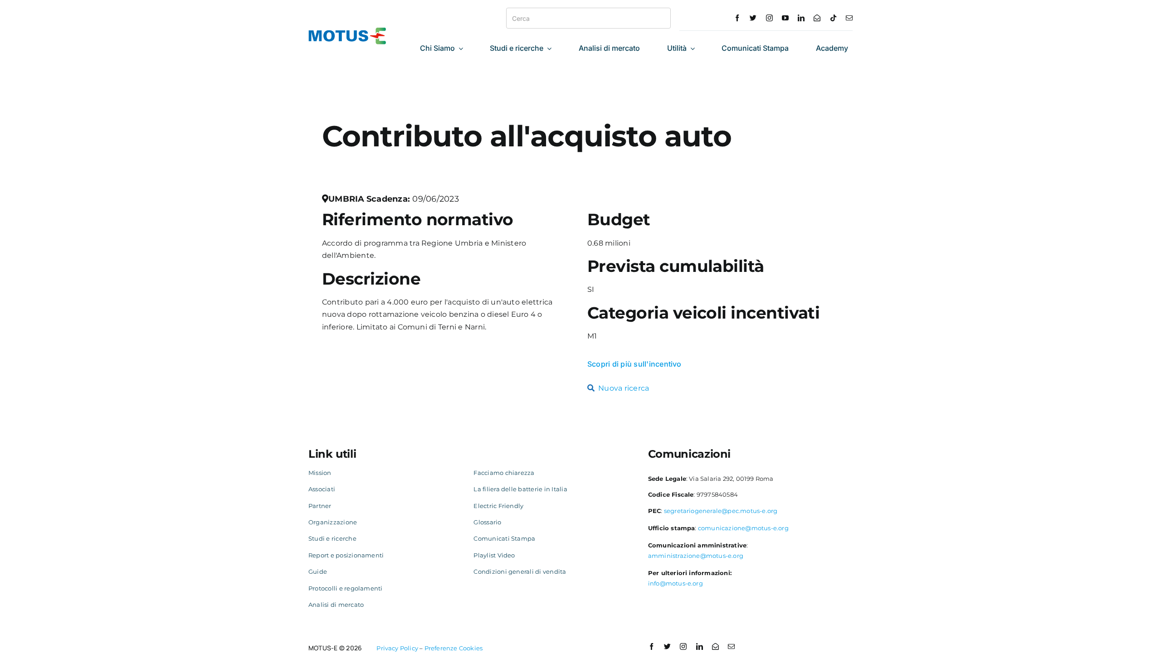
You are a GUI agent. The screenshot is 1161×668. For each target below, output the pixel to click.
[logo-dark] (347, 31)
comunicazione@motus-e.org (743, 528)
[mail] (849, 18)
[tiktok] (833, 18)
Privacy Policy (397, 648)
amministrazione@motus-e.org (695, 555)
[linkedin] (801, 18)
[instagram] (769, 18)
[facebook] (737, 18)
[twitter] (753, 18)
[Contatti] (817, 18)
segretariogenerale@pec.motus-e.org (721, 510)
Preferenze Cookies (453, 648)
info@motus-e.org (675, 583)
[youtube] (785, 18)
